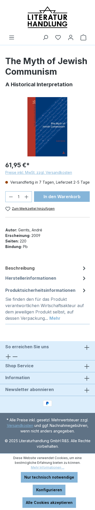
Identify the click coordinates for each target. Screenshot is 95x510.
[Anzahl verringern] (10, 196)
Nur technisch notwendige (49, 477)
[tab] (46, 268)
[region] (47, 126)
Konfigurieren (49, 490)
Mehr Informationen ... (47, 467)
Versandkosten (20, 425)
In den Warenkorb (62, 196)
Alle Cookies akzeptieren (49, 502)
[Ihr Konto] (70, 37)
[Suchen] (45, 37)
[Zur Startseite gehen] (47, 17)
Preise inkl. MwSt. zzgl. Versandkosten (38, 172)
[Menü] (11, 37)
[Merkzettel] (58, 37)
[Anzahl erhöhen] (26, 196)
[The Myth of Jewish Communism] (47, 126)
